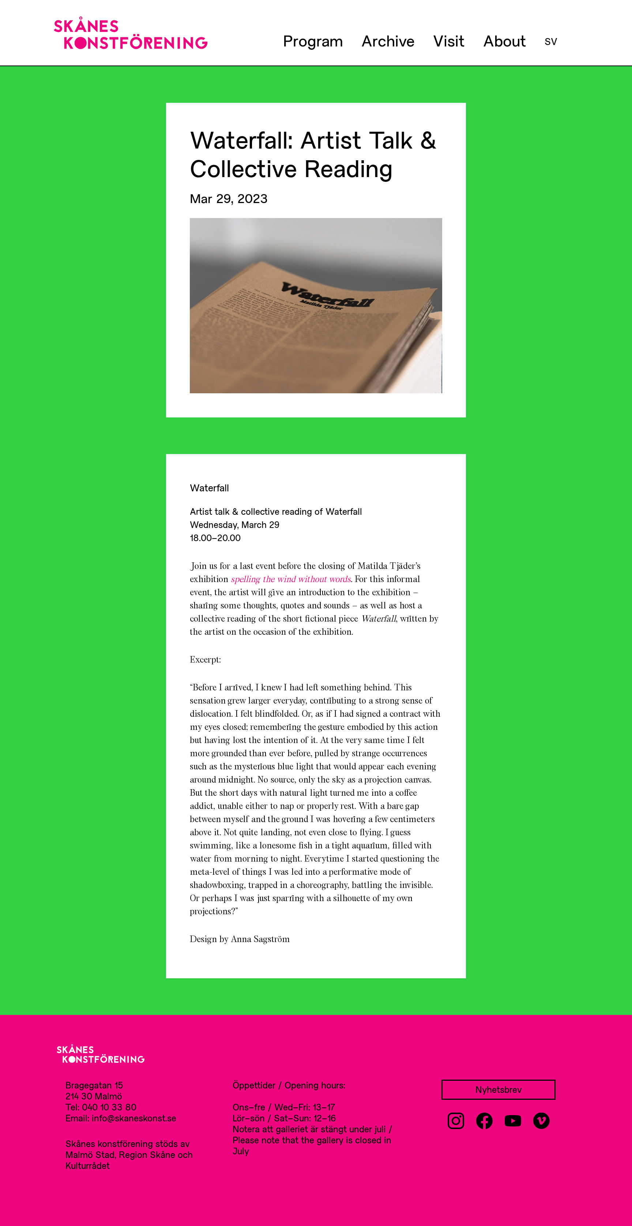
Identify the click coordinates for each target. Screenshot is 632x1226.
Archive (388, 40)
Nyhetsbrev (498, 1089)
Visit (449, 40)
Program (313, 40)
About (504, 40)
